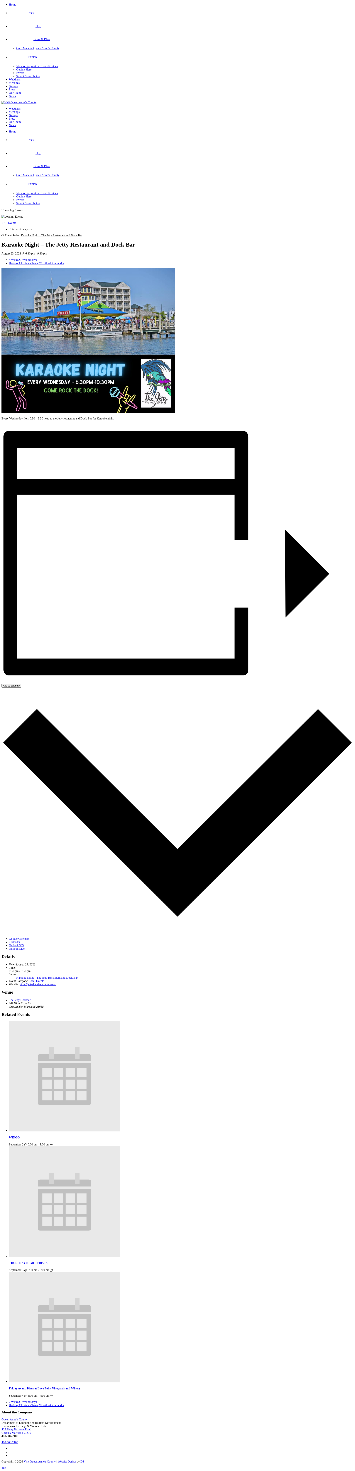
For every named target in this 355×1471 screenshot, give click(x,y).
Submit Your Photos (28, 76)
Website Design (67, 1461)
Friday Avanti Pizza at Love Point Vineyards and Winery (44, 1388)
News (12, 96)
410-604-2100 (9, 1442)
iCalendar (14, 942)
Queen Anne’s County (14, 1419)
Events (20, 72)
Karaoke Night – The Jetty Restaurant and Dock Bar (47, 977)
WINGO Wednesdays (23, 259)
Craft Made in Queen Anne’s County (37, 48)
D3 (82, 1461)
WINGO (14, 1137)
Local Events (36, 981)
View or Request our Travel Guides (37, 66)
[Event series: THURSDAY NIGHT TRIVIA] (51, 1270)
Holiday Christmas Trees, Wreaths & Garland (36, 263)
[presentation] (64, 1130)
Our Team (15, 92)
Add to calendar (11, 685)
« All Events (8, 222)
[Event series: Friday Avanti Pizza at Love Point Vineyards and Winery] (51, 1396)
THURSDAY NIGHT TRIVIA (28, 1262)
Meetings (14, 82)
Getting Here (23, 69)
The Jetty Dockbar (20, 1000)
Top (3, 1467)
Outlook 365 (16, 945)
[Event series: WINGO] (51, 1145)
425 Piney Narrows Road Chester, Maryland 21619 (16, 1431)
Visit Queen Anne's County (40, 1461)
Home (12, 4)
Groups (13, 86)
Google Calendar (19, 938)
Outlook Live (17, 948)
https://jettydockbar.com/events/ (38, 984)
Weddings (15, 79)
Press (12, 89)
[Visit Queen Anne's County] (18, 102)
